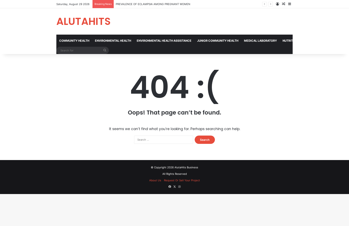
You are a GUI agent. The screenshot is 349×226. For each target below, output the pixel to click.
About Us (155, 180)
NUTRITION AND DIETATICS (301, 40)
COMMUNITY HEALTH (74, 40)
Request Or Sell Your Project (182, 180)
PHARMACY (334, 40)
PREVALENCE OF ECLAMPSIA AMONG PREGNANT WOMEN (153, 4)
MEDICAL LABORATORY (260, 40)
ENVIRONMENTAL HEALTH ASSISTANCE (164, 40)
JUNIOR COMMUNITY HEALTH (217, 40)
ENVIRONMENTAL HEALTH (113, 40)
